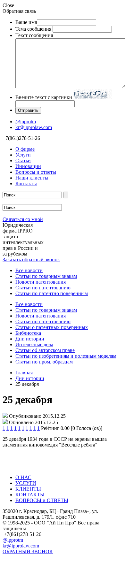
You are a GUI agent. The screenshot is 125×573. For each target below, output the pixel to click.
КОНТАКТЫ (30, 494)
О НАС (23, 477)
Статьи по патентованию (43, 287)
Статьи (23, 160)
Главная (24, 372)
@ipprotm (25, 121)
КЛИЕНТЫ (28, 489)
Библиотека (28, 333)
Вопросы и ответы (35, 172)
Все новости (29, 270)
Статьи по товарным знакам (46, 276)
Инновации (28, 166)
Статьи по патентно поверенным (51, 293)
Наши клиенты (31, 177)
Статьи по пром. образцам (44, 361)
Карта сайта (16, 559)
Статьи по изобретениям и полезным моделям (65, 356)
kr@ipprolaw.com (33, 127)
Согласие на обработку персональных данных (53, 567)
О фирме (25, 149)
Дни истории (29, 338)
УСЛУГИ (25, 483)
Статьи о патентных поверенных (51, 327)
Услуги (23, 154)
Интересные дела (34, 344)
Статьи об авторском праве (45, 350)
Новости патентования (40, 282)
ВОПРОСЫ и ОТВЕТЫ (41, 500)
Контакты (26, 183)
